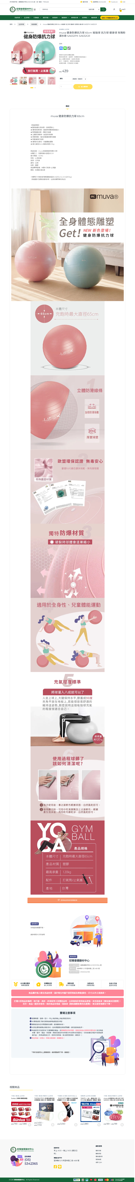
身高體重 (93, 1096)
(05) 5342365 (31, 1161)
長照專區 (84, 18)
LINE (124, 2)
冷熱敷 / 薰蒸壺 (15, 1096)
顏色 (61, 78)
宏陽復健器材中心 (19, 1180)
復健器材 (55, 18)
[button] (55, 71)
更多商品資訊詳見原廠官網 (68, 900)
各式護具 (65, 1096)
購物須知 (98, 1153)
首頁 (11, 24)
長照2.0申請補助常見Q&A (110, 18)
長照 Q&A (99, 1162)
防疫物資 (17, 18)
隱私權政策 (99, 1156)
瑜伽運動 (34, 24)
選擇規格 (29, 1124)
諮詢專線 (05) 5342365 (99, 2)
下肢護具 (59, 1096)
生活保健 (26, 18)
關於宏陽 (85, 2)
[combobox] (63, 9)
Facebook (114, 2)
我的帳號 (98, 1159)
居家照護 (45, 18)
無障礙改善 (74, 18)
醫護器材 (64, 18)
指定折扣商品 (71, 1096)
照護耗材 (45, 1096)
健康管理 (83, 1096)
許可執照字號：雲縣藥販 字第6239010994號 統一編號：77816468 (29, 2)
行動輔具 (36, 18)
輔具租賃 (94, 18)
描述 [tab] (67, 106)
